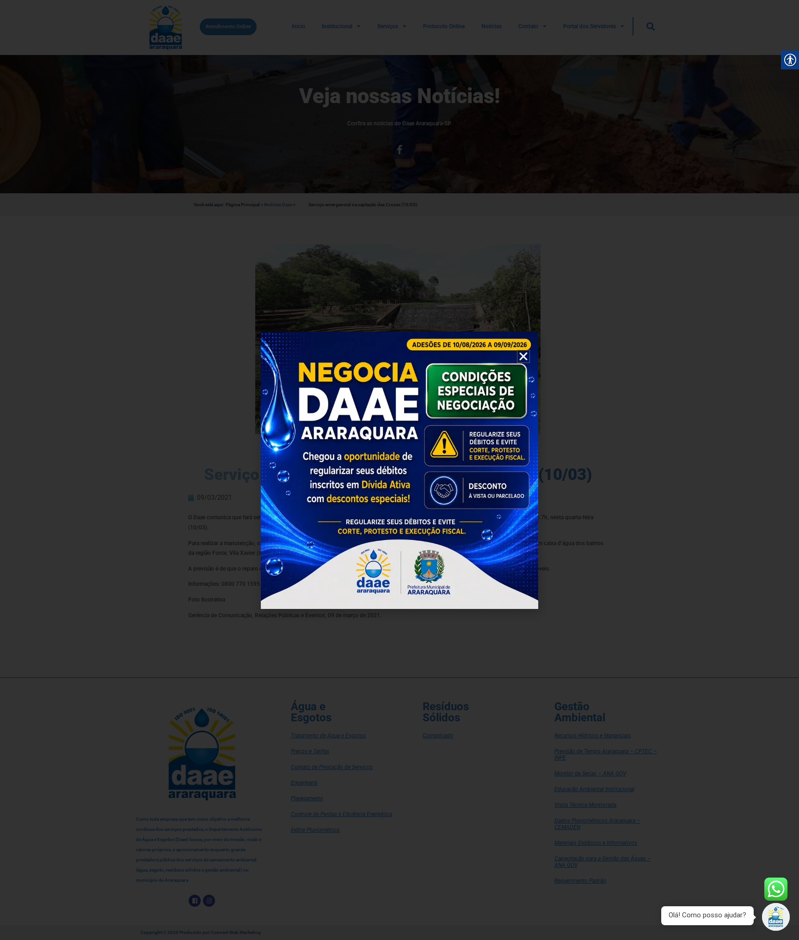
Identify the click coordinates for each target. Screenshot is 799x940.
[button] (523, 356)
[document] (399, 470)
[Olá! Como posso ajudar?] (776, 917)
